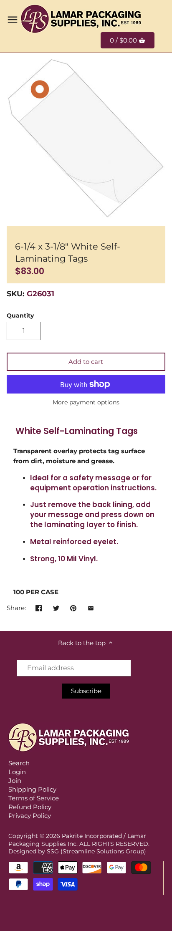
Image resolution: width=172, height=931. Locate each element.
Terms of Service (33, 798)
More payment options (86, 402)
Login (17, 772)
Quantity (20, 315)
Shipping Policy (32, 789)
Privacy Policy (29, 816)
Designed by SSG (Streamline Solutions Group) (77, 851)
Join (14, 781)
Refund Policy (29, 807)
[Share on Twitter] (56, 607)
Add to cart (85, 362)
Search (19, 763)
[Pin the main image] (73, 607)
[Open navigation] (12, 19)
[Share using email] (91, 607)
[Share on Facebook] (38, 607)
